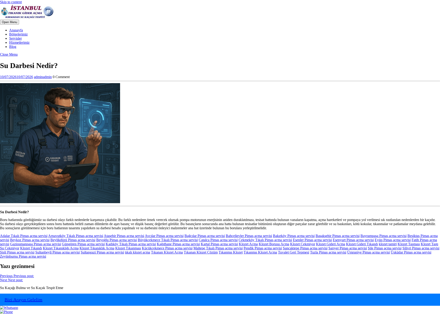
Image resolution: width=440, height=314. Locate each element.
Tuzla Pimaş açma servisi (328, 252)
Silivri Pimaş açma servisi (420, 248)
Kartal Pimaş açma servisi (219, 244)
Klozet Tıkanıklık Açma (97, 248)
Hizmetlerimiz (19, 42)
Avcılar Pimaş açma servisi (164, 236)
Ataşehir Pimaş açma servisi (124, 236)
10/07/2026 (16, 77)
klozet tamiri (388, 244)
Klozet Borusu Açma (274, 244)
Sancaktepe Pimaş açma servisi (305, 248)
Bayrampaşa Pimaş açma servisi (383, 236)
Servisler (15, 38)
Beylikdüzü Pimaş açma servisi (72, 240)
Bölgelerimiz (18, 34)
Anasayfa (16, 30)
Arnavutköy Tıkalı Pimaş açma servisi (75, 236)
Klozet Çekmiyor (302, 244)
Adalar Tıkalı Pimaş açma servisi (23, 236)
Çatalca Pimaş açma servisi (218, 240)
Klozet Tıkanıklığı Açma (61, 248)
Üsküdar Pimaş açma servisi (411, 252)
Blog (12, 47)
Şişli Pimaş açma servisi (17, 252)
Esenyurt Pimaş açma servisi (353, 240)
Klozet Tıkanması (128, 248)
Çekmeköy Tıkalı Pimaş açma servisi (265, 240)
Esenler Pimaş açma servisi (312, 240)
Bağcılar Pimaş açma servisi (204, 236)
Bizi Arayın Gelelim (23, 299)
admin (43, 77)
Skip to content (11, 2)
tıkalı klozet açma (137, 252)
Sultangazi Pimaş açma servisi (102, 252)
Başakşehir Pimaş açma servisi (338, 236)
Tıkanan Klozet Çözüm (201, 252)
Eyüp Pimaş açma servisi (393, 240)
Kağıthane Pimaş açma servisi (178, 244)
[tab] (9, 22)
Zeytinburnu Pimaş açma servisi (23, 256)
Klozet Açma (248, 244)
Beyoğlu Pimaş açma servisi (116, 240)
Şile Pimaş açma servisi (385, 248)
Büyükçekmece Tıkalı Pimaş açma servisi (168, 240)
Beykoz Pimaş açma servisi (30, 240)
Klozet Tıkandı (31, 248)
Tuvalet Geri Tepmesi (293, 252)
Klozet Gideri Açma (330, 244)
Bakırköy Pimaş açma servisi (294, 236)
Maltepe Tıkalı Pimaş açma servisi (218, 248)
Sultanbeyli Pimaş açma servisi (57, 252)
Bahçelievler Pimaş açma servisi (249, 236)
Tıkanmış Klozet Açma (260, 252)
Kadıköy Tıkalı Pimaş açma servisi (131, 244)
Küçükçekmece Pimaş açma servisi (167, 248)
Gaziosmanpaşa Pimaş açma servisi (35, 244)
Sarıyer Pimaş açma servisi (347, 248)
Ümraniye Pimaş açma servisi (368, 252)
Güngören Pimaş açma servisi (83, 244)
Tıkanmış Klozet (231, 252)
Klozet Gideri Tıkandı (362, 244)
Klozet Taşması (409, 244)
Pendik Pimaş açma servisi (263, 248)
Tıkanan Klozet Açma (167, 252)
